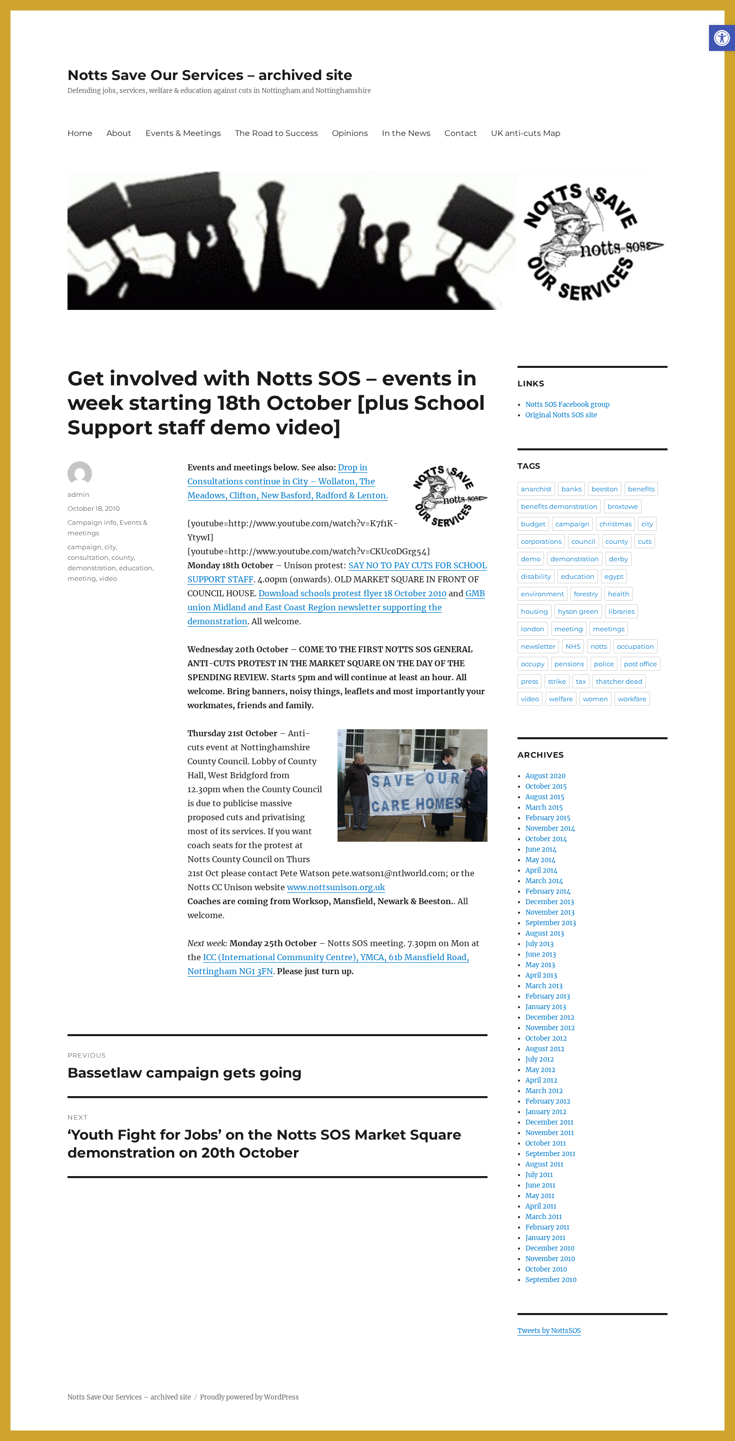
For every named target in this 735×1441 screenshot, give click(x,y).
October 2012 (546, 1038)
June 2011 (541, 1185)
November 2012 (550, 1028)
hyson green (578, 611)
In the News (406, 133)
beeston (605, 489)
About (119, 133)
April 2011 (541, 1206)
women (595, 699)
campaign (85, 547)
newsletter (538, 646)
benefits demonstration (559, 506)
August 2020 (546, 776)
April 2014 (542, 870)
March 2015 (544, 807)
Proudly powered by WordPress (249, 1397)
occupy (532, 664)
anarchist (536, 489)
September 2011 (551, 1154)
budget (533, 524)
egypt (614, 576)
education (135, 568)
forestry (586, 594)
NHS (573, 646)
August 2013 (545, 933)
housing (534, 611)
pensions (569, 664)
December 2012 (550, 1017)
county (123, 557)
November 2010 (550, 1259)
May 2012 (541, 1070)
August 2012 (545, 1049)
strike (557, 681)
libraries (621, 611)
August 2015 (545, 797)
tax (581, 681)
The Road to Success (276, 133)
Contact (460, 133)
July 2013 (540, 944)
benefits (641, 489)
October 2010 (546, 1269)
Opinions (350, 133)
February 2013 (548, 996)
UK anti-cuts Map (525, 133)
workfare (632, 699)
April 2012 (542, 1080)
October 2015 (546, 786)
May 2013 (540, 965)
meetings (608, 629)
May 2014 (541, 860)
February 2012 (548, 1101)
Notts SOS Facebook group (568, 404)
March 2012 (544, 1091)
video (108, 578)
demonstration (92, 568)
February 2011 (548, 1227)
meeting (82, 578)
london (532, 629)
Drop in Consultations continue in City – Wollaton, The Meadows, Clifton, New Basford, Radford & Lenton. (288, 481)
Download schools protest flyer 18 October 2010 (352, 593)
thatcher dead (619, 681)
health (619, 594)
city (110, 547)
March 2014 (544, 881)
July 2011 (539, 1175)
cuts (645, 541)
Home (80, 133)
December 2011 (550, 1122)
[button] (722, 38)
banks (572, 489)
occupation (635, 646)
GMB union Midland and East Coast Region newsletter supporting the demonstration (336, 607)
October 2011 (546, 1143)
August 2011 (545, 1164)
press (529, 681)
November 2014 (550, 828)
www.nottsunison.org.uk (336, 887)
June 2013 (541, 954)
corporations (541, 541)
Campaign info (92, 522)
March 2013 (544, 986)
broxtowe (623, 506)
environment (542, 594)
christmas (616, 524)
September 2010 (551, 1280)
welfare (561, 699)
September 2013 (551, 923)
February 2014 (548, 891)
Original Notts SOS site (561, 415)
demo (530, 559)
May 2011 (540, 1196)
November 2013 (550, 912)
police (604, 664)
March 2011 (544, 1217)
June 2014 (541, 849)
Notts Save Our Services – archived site (210, 74)
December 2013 (550, 902)
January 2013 (546, 1007)
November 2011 (550, 1133)
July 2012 (540, 1059)
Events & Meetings (183, 133)
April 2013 (541, 975)
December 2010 (550, 1248)
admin (79, 494)
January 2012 (546, 1112)
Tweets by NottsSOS (549, 1331)
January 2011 (546, 1238)
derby (618, 559)
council (584, 541)
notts (598, 646)
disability (536, 576)
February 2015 (548, 818)
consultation (88, 557)
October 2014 (546, 839)
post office (640, 664)
